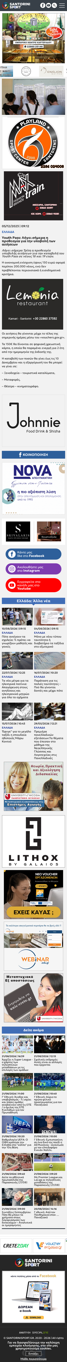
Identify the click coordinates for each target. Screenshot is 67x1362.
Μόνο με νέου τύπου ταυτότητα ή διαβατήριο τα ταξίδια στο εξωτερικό (49, 641)
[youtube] (48, 5)
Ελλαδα (8, 231)
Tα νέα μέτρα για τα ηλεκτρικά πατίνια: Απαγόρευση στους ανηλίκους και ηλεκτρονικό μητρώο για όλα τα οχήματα (15, 689)
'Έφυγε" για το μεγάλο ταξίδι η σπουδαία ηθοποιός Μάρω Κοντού (16, 736)
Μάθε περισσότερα (33, 1358)
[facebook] (42, 5)
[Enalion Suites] (12, 71)
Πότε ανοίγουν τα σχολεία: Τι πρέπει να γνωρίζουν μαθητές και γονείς (17, 641)
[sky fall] (38, 71)
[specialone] (40, 1245)
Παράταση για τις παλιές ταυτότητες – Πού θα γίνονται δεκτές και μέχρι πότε (48, 685)
